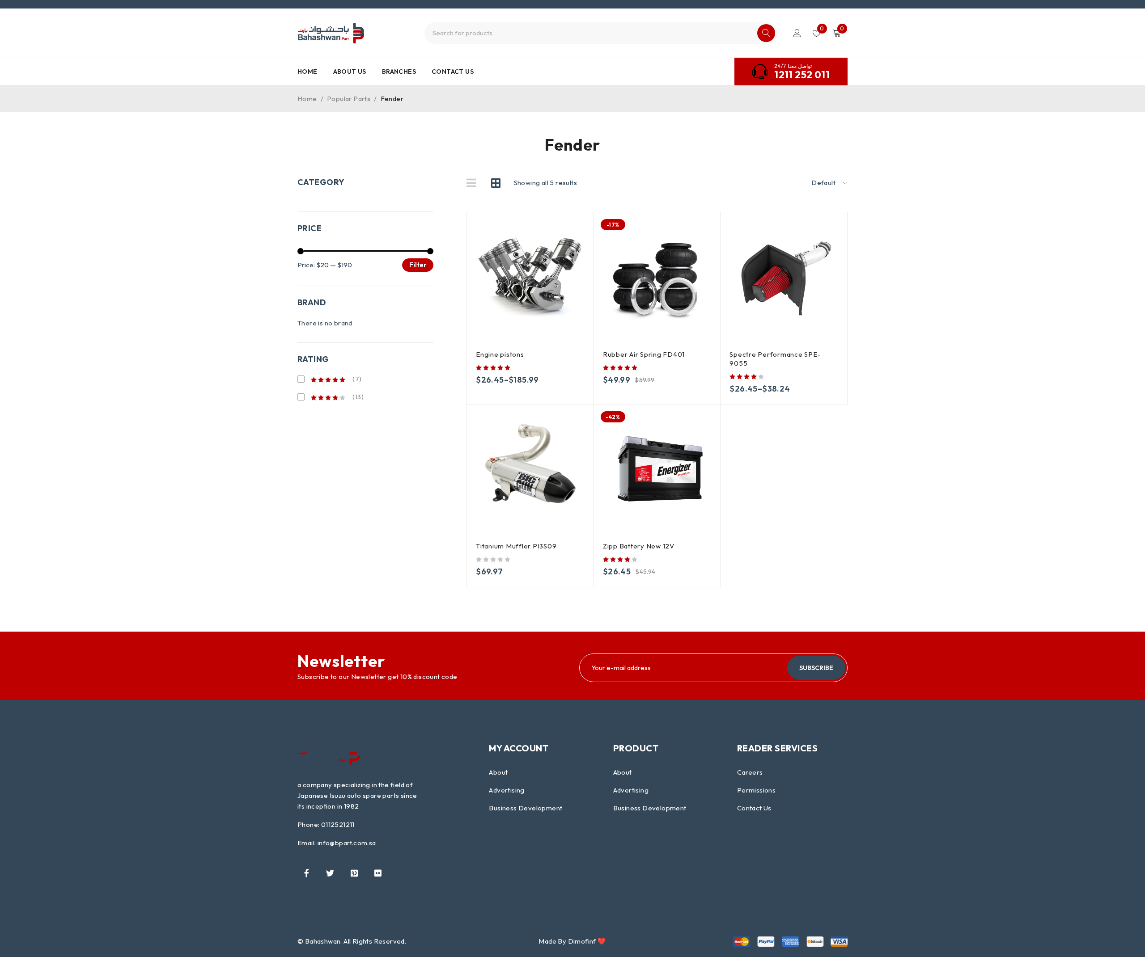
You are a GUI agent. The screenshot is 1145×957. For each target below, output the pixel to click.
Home (307, 98)
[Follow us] (330, 873)
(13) (357, 396)
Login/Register (797, 33)
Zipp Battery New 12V (638, 546)
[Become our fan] (306, 873)
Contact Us (754, 808)
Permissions (756, 790)
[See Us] (354, 873)
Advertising (506, 790)
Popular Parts (348, 98)
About (498, 772)
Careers (750, 772)
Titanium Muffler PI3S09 (516, 546)
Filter (418, 265)
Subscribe (816, 668)
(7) (356, 379)
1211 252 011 (802, 74)
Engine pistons (500, 354)
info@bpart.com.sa (347, 843)
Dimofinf (582, 941)
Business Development (525, 808)
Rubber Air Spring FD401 (644, 354)
